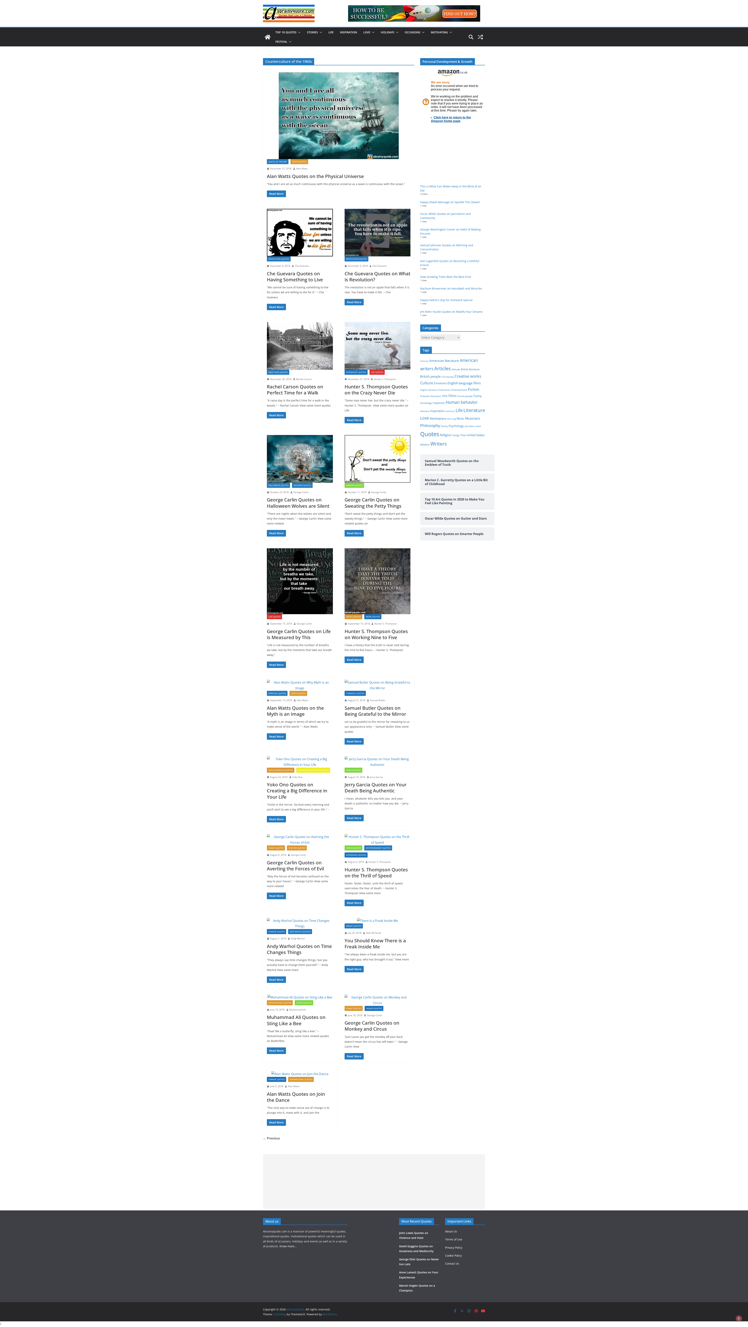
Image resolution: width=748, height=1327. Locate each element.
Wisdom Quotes (354, 485)
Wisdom (425, 444)
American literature (444, 360)
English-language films (464, 383)
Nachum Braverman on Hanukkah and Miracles (451, 288)
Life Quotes (377, 372)
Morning (451, 418)
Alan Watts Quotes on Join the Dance (296, 1097)
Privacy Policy (453, 1247)
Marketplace (438, 418)
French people (465, 396)
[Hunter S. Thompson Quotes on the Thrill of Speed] (378, 839)
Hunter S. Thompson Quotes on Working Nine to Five (376, 634)
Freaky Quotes (353, 926)
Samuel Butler (377, 700)
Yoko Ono (297, 777)
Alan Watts (302, 168)
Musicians (472, 418)
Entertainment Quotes (378, 848)
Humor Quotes (374, 1008)
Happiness (439, 403)
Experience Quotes (356, 372)
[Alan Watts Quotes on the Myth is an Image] (300, 685)
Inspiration (348, 32)
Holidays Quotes (302, 485)
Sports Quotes (304, 1002)
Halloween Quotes (278, 485)
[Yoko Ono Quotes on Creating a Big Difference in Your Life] (300, 762)
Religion (446, 435)
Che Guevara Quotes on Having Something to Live (295, 276)
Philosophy (430, 425)
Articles (442, 368)
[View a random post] (480, 37)
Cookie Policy (453, 1255)
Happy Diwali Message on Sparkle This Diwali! (450, 202)
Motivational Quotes (279, 1002)
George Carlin (301, 492)
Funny (477, 396)
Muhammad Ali (297, 1009)
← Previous (271, 1138)
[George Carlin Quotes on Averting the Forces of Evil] (300, 839)
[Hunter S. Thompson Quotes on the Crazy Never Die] (378, 346)
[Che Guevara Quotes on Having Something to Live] (300, 233)
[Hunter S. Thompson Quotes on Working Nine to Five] (378, 581)
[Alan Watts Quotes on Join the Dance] (300, 1074)
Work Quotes (373, 616)
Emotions (440, 383)
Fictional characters (430, 396)
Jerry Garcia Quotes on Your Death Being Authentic (376, 787)
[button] (298, 32)
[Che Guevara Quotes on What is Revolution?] (378, 233)
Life (331, 32)
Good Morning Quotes (280, 770)
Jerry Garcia (376, 777)
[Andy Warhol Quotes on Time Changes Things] (300, 923)
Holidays (387, 32)
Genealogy (426, 403)
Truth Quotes (299, 161)
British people (430, 376)
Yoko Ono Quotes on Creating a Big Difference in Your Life (297, 790)
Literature (474, 410)
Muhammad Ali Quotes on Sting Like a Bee (296, 1020)
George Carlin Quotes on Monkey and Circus (372, 1026)
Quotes (429, 434)
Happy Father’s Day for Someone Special (446, 300)
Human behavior (462, 402)
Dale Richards (373, 933)
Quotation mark (473, 426)
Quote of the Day (277, 161)
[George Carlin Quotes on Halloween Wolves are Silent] (300, 459)
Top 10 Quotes (285, 32)
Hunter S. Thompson (385, 379)
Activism (424, 361)
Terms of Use (453, 1239)
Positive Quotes (296, 848)
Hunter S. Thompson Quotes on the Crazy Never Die (376, 389)
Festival (281, 41)
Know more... (288, 1246)
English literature (429, 389)
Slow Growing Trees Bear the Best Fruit (445, 277)
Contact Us (452, 1263)
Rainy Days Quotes (278, 372)
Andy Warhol (298, 938)
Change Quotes (276, 931)
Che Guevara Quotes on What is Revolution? (377, 276)
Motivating (439, 32)
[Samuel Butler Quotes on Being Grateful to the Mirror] (378, 685)
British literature (470, 369)
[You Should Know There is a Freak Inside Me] (378, 921)
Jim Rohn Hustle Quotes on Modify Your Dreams (451, 312)
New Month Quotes (300, 931)
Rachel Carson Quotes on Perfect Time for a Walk (295, 389)
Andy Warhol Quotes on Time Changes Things (299, 949)
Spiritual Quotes (277, 693)
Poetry (444, 426)
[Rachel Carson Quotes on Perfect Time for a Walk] (300, 346)
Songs (456, 435)
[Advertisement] (374, 1181)
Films (452, 395)
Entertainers (444, 389)
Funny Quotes (275, 848)
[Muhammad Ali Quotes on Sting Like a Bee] (300, 997)
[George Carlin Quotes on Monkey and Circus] (378, 1000)
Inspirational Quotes (301, 1079)
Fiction (473, 389)
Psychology (456, 426)
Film (445, 396)
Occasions (412, 32)
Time (463, 435)
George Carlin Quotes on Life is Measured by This (299, 634)
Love (366, 32)
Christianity (447, 376)
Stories (312, 32)
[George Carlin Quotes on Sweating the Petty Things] (378, 459)
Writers (438, 443)
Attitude (456, 369)
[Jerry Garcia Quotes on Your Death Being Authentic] (378, 762)
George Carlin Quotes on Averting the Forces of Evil (295, 865)
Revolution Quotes (278, 259)
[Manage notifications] (739, 1318)
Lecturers (450, 411)
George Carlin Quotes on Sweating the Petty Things (373, 502)
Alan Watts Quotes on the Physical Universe (315, 176)
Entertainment (459, 390)
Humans (424, 411)
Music (460, 418)
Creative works (467, 376)
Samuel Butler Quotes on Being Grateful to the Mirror (375, 711)
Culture (426, 382)
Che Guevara (302, 266)
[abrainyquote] (267, 37)
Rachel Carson (304, 379)
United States (475, 435)
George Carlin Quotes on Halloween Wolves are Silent (298, 502)
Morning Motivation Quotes (313, 770)
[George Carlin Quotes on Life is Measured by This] (300, 581)
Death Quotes (353, 770)
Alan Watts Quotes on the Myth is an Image (295, 711)
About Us (451, 1231)
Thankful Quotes (355, 693)
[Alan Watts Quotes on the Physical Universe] (338, 115)
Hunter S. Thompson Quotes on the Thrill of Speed (376, 872)
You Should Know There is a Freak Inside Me (375, 943)
